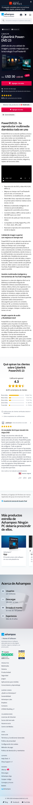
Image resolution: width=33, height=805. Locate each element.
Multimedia (5, 666)
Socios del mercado (7, 720)
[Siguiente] (30, 551)
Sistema (4, 669)
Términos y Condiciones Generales (12, 738)
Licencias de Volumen (8, 717)
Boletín (3, 786)
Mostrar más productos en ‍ (16, 105)
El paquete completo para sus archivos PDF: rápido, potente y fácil (15, 8)
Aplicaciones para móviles (10, 682)
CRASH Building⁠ (6, 709)
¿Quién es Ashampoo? (8, 693)
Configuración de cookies (9, 744)
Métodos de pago (7, 747)
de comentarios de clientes (11, 98)
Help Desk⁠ (4, 759)
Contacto (4, 706)
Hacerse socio (6, 723)
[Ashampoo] (8, 634)
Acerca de (4, 735)
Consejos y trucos (7, 782)
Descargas (4, 773)
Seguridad (4, 675)
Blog (6, 802)
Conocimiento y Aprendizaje (10, 685)
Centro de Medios (7, 727)
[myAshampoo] (21, 15)
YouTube (27, 802)
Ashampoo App (6, 776)
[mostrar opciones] (30, 422)
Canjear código (6, 779)
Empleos (4, 703)
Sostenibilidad (6, 696)
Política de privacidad (8, 741)
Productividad (6, 672)
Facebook (16, 802)
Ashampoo (6, 789)
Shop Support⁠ (6, 762)
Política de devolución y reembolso (13, 751)
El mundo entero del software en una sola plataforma (13, 558)
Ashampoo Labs (6, 699)
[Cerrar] (31, 2)
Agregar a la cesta (18, 83)
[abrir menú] (30, 15)
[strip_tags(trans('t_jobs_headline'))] (21, 654)
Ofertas (5, 770)
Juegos (3, 679)
